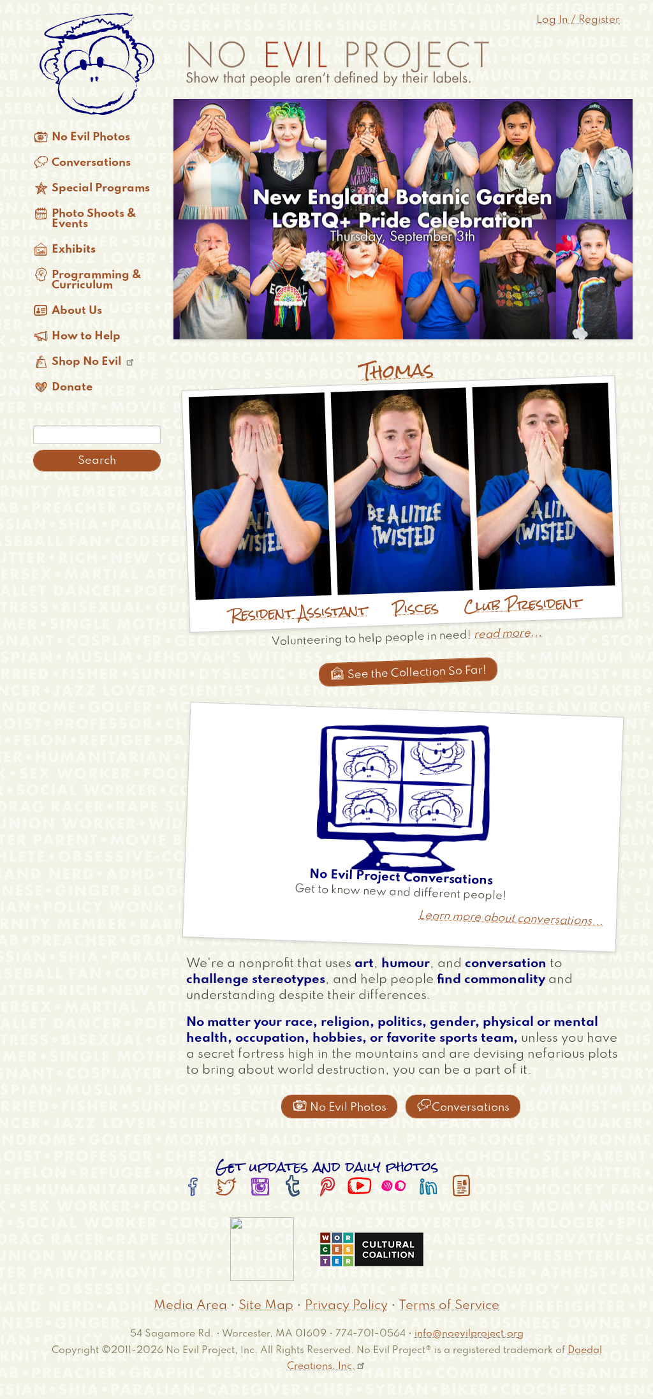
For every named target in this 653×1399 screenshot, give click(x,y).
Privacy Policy (346, 1306)
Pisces (415, 608)
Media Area (190, 1306)
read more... (508, 633)
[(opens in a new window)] (262, 1249)
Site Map (265, 1306)
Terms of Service (449, 1306)
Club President (523, 604)
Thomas (397, 370)
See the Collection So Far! (408, 673)
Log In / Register (578, 20)
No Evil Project (337, 63)
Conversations (463, 1105)
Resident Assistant (299, 612)
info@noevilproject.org (469, 1333)
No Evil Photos (339, 1105)
